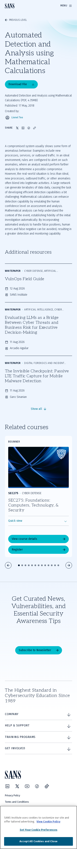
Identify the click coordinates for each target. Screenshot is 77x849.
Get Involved (15, 748)
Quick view (15, 521)
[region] (38, 827)
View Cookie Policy (48, 821)
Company (11, 714)
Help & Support (17, 725)
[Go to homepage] (9, 5)
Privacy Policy (12, 795)
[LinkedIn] (7, 786)
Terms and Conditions (17, 801)
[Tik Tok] (46, 786)
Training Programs (20, 737)
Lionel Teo (17, 117)
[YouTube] (27, 786)
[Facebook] (36, 786)
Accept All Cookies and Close (38, 841)
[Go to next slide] (69, 565)
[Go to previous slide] (8, 565)
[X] (17, 786)
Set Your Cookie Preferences (38, 829)
